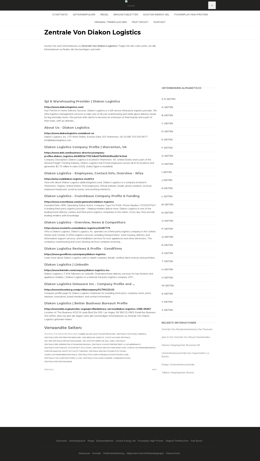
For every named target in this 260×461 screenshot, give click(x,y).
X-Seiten (167, 293)
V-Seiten (167, 277)
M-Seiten (167, 204)
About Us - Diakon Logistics (67, 127)
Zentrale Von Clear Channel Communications (106, 358)
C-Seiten (167, 123)
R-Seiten (167, 244)
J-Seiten (167, 180)
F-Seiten (167, 147)
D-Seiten (167, 131)
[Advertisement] (100, 75)
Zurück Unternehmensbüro (141, 348)
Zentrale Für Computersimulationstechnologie (103, 354)
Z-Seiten (167, 309)
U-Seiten (167, 269)
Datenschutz (173, 453)
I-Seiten (167, 172)
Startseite (60, 14)
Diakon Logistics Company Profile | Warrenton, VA (85, 147)
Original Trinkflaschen (110, 22)
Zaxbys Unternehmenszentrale (60, 354)
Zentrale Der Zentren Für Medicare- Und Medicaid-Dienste (74, 337)
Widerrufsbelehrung (113, 453)
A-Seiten (167, 107)
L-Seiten (167, 196)
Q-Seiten (167, 236)
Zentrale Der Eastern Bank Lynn (109, 348)
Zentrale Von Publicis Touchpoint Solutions (67, 348)
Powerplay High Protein (191, 14)
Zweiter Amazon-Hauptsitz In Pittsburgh (66, 351)
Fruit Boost (140, 22)
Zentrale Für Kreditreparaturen (60, 334)
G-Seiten (167, 155)
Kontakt (160, 22)
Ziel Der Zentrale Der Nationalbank (62, 341)
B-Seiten (167, 115)
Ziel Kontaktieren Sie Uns (95, 341)
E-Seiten (167, 139)
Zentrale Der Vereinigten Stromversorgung (67, 344)
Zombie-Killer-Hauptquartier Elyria (96, 334)
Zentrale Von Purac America (131, 334)
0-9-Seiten (168, 98)
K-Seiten (167, 188)
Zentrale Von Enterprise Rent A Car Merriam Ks (116, 344)
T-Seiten (167, 261)
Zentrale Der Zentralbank (58, 361)
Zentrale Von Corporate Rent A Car (63, 358)
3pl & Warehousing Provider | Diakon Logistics (82, 101)
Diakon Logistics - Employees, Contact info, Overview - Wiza (93, 173)
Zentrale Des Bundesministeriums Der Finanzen (187, 329)
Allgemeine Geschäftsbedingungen (145, 453)
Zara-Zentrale (117, 341)
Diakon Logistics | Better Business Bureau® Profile (86, 303)
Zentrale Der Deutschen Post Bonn (107, 351)
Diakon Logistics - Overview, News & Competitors (85, 222)
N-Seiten (167, 212)
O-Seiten (167, 220)
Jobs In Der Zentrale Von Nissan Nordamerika (186, 337)
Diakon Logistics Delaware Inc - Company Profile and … (89, 284)
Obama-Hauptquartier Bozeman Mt (181, 345)
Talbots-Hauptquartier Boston (178, 372)
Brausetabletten (126, 14)
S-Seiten (167, 253)
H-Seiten (167, 163)
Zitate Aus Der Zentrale (117, 337)
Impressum (84, 453)
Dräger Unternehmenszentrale (178, 364)
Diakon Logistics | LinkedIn (66, 264)
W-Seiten (168, 285)
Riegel (104, 14)
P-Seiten (167, 228)
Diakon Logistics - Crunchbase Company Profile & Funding (91, 196)
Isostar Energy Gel (156, 14)
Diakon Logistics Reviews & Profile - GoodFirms (83, 248)
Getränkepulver (84, 14)
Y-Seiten (167, 301)
